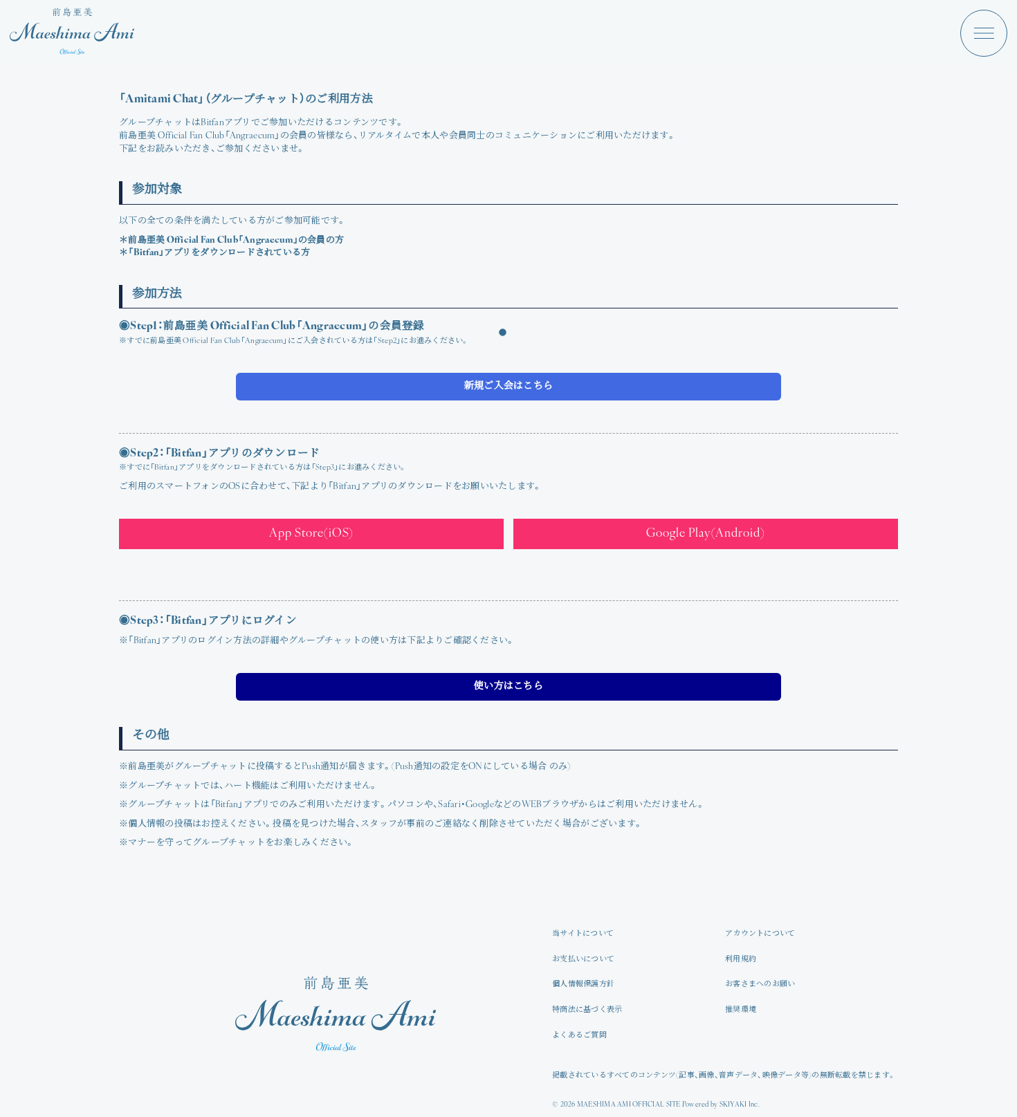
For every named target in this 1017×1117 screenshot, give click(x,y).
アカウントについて (760, 934)
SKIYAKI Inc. (740, 1105)
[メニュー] (983, 33)
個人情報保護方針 (583, 984)
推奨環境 (740, 1010)
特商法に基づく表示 (587, 1010)
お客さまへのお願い (760, 984)
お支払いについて (583, 959)
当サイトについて (583, 934)
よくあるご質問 (579, 1036)
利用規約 (740, 959)
